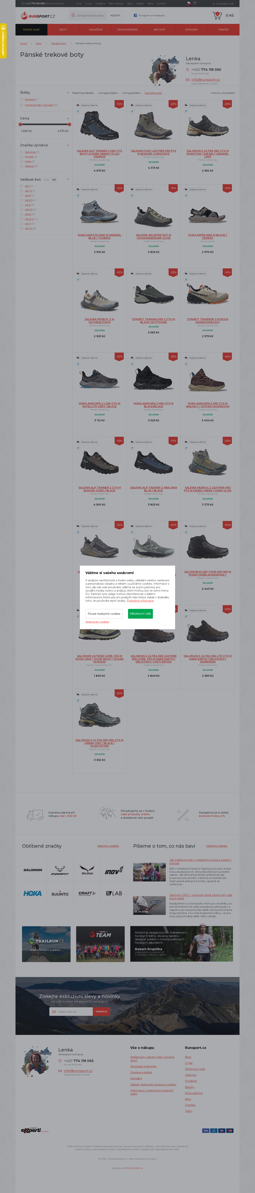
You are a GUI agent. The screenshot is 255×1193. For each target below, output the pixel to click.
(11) (29, 195)
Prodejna (100, 3)
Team (150, 3)
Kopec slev (31, 29)
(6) (30, 228)
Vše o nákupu (116, 3)
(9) (30, 200)
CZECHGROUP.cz (133, 1168)
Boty (63, 29)
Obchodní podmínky (143, 1066)
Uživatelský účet (225, 3)
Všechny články (216, 846)
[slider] (20, 124)
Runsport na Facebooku (152, 15)
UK (54, 179)
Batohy (159, 29)
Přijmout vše (140, 613)
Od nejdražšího (131, 92)
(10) (41, 104)
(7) (31, 99)
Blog (129, 3)
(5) (30, 161)
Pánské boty (58, 43)
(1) (29, 185)
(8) (31, 165)
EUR (46, 179)
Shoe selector (194, 1093)
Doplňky (191, 29)
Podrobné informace (140, 600)
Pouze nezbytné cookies (104, 613)
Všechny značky (108, 846)
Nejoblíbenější (153, 92)
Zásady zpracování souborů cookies (153, 1084)
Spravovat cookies (97, 621)
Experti (140, 3)
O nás (88, 3)
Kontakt (161, 3)
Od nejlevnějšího (108, 92)
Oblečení (95, 29)
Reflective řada (195, 1069)
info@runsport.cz (205, 80)
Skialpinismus (127, 29)
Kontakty (136, 1078)
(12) (30, 223)
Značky (223, 29)
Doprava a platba (141, 1072)
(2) (31, 156)
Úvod (79, 3)
